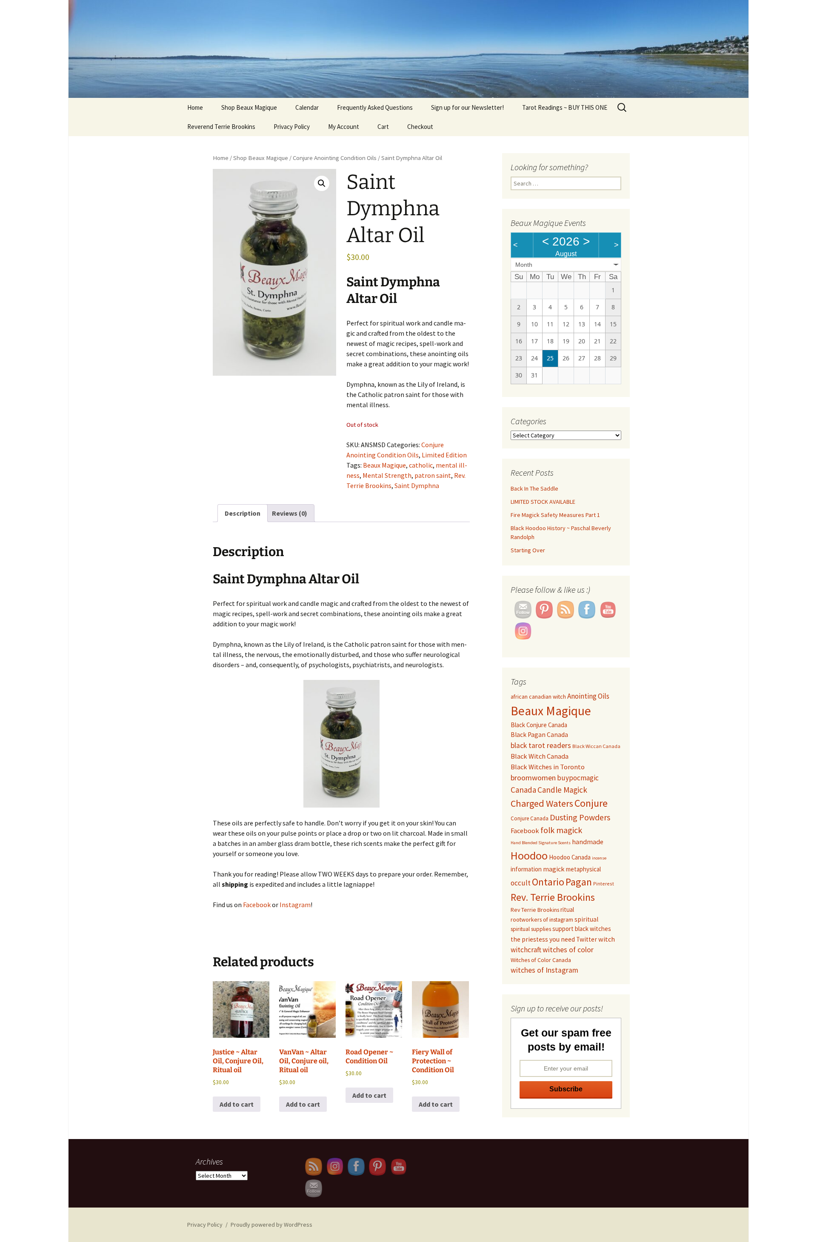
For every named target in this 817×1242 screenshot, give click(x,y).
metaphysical (583, 869)
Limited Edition (444, 455)
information (526, 869)
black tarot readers (541, 745)
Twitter (586, 939)
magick (554, 869)
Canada (523, 790)
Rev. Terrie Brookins (553, 897)
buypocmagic (578, 777)
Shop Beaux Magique (249, 107)
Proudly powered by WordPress (271, 1224)
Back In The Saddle (534, 488)
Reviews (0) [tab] (289, 513)
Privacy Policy (292, 127)
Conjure (591, 803)
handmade (587, 841)
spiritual (586, 919)
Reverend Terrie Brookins (221, 127)
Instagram (295, 904)
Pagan (579, 881)
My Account (343, 127)
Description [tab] (242, 513)
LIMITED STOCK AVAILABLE (543, 501)
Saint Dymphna (416, 485)
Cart (383, 127)
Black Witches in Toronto (548, 766)
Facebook (257, 904)
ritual (567, 909)
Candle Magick (562, 790)
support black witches (581, 929)
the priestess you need (543, 939)
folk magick (561, 830)
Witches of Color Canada (541, 960)
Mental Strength (387, 475)
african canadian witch (538, 696)
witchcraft (526, 949)
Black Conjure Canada (539, 725)
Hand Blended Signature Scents (541, 842)
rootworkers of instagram (542, 919)
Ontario (548, 882)
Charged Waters (542, 803)
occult (521, 883)
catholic (421, 465)
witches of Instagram (544, 970)
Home (195, 107)
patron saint (432, 475)
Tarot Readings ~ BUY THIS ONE (564, 107)
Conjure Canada (529, 818)
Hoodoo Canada (570, 857)
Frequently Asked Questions (375, 107)
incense (599, 858)
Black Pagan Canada (539, 735)
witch (606, 939)
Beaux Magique (384, 465)
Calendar (307, 107)
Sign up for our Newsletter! (467, 107)
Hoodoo (529, 855)
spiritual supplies (531, 929)
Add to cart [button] (237, 1104)
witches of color (568, 949)
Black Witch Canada (539, 756)
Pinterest (603, 883)
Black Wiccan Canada (596, 746)
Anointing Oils (588, 696)
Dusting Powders (580, 817)
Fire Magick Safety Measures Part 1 (555, 515)
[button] (321, 183)
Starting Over (528, 550)
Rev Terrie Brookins (535, 910)
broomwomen (533, 777)
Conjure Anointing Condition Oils (335, 158)
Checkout (420, 127)
